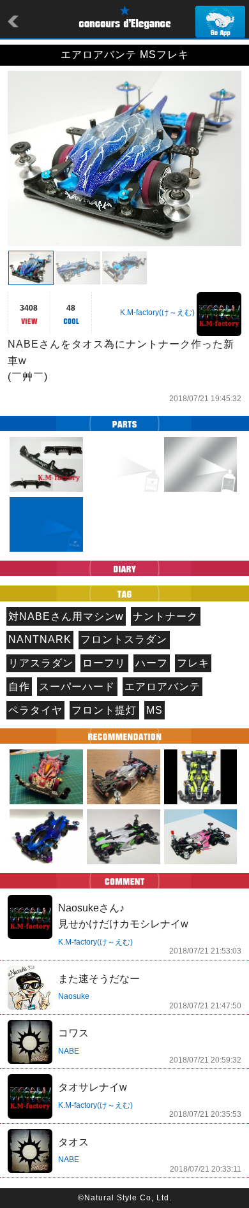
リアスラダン (40, 663)
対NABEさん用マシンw (66, 616)
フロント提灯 (104, 710)
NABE (68, 1051)
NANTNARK (40, 639)
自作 (19, 686)
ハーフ (151, 663)
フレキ (193, 663)
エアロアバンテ (162, 686)
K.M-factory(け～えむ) (157, 312)
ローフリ (104, 663)
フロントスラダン (123, 639)
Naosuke (73, 996)
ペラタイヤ (35, 710)
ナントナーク (165, 616)
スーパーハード (77, 686)
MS (154, 710)
